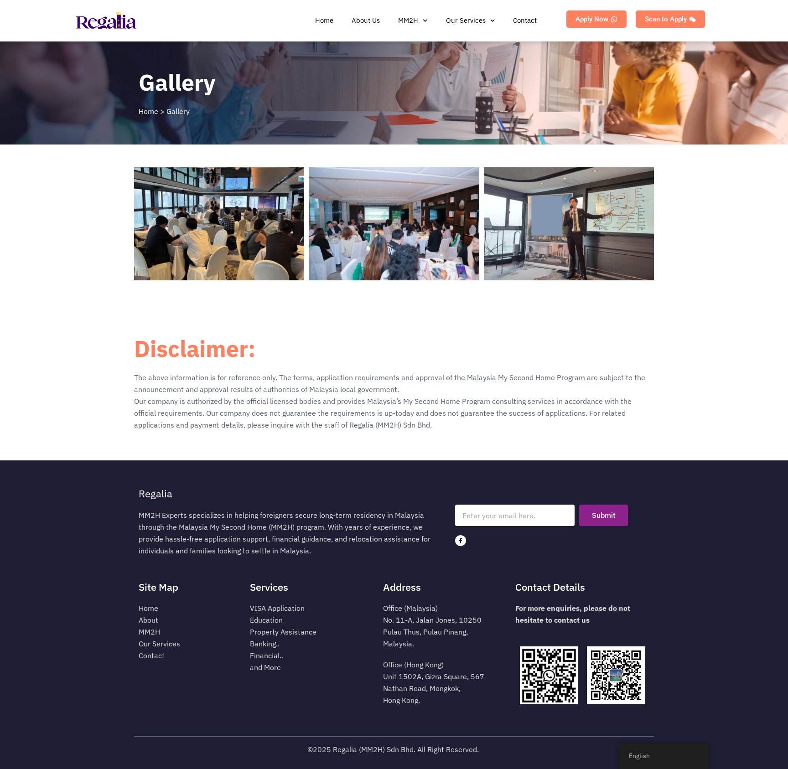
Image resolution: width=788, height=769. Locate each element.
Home (324, 20)
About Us (366, 20)
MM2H (408, 20)
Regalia (155, 493)
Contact (525, 20)
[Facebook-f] (460, 540)
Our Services (466, 20)
